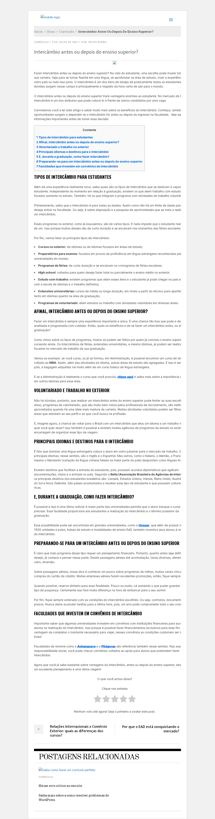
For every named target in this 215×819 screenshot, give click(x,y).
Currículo (66, 31)
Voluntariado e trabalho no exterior (62, 147)
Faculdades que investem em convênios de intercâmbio (77, 166)
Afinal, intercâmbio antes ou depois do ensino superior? (77, 142)
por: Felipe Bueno (94, 42)
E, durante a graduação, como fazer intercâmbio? (72, 156)
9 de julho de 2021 (65, 42)
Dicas (51, 31)
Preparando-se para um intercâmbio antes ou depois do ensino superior (89, 161)
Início (38, 31)
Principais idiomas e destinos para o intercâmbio (72, 151)
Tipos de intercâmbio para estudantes (64, 137)
